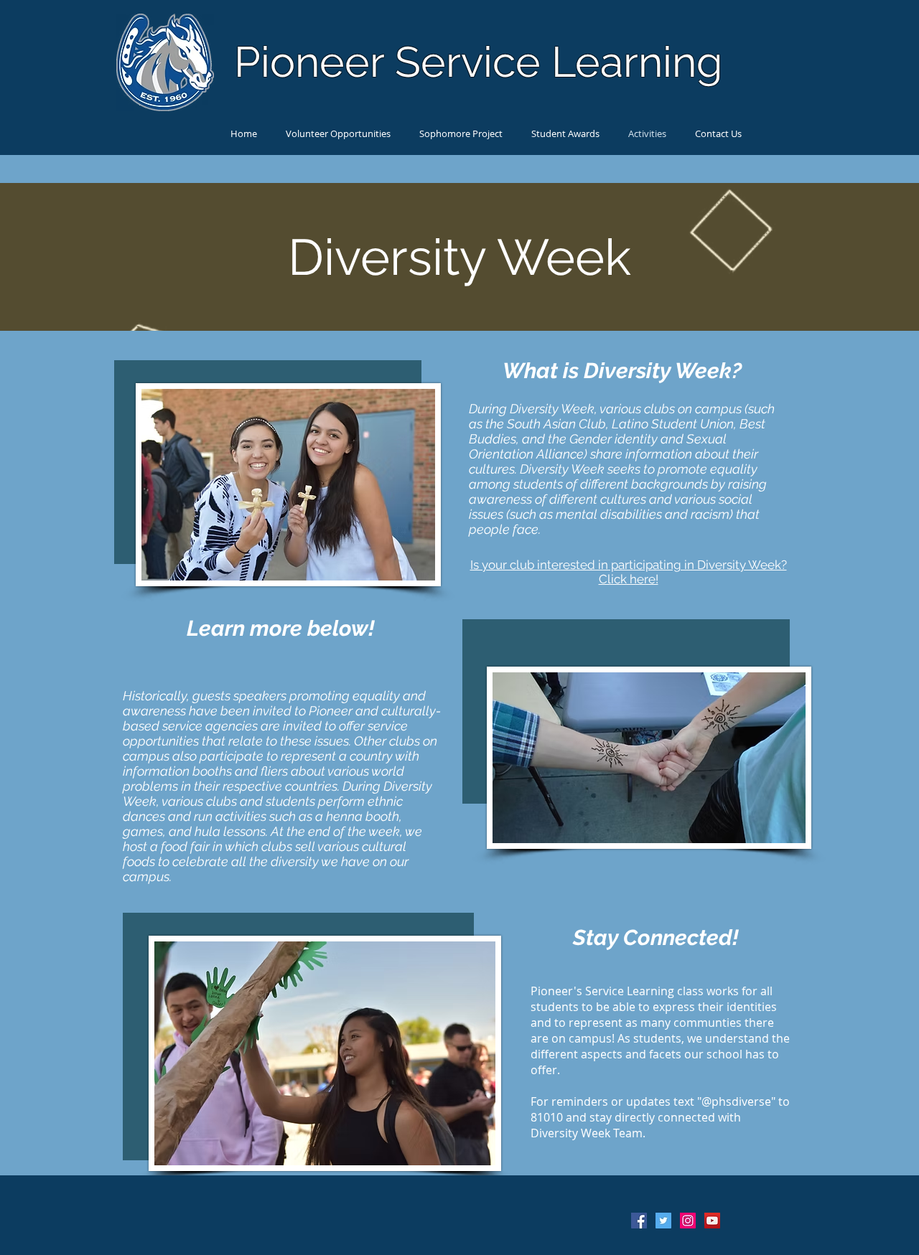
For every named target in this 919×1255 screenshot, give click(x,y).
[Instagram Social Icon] (688, 1220)
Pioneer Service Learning (478, 62)
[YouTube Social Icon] (712, 1220)
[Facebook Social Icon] (639, 1220)
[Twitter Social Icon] (663, 1220)
